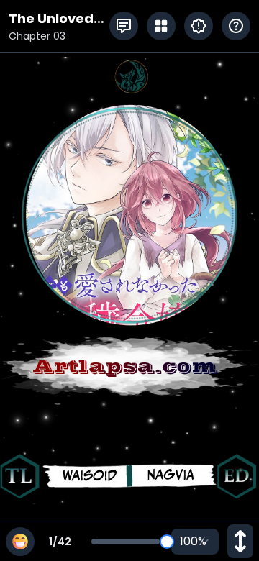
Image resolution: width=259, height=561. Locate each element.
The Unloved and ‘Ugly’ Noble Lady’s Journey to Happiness (52, 19)
